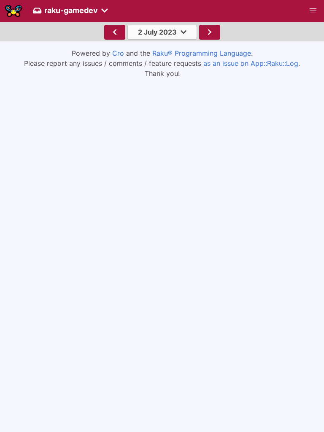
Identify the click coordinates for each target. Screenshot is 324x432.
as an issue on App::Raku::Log (250, 63)
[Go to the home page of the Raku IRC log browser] (13, 11)
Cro (118, 53)
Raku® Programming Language (201, 53)
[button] (313, 11)
